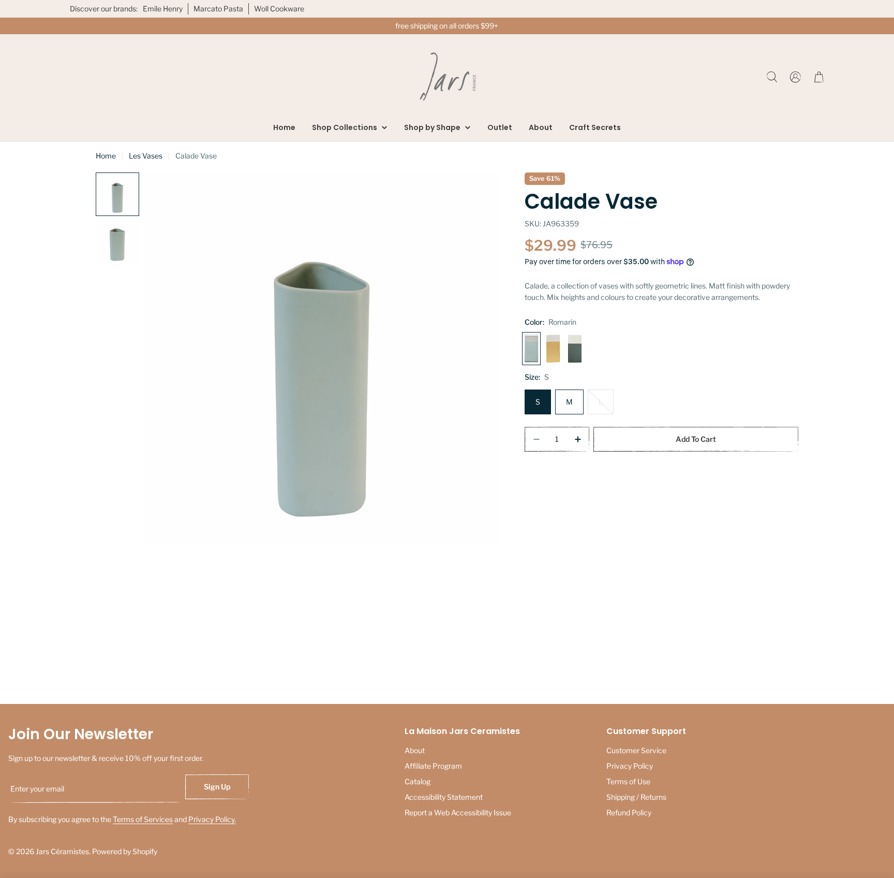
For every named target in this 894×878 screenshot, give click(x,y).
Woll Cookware (279, 8)
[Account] (795, 76)
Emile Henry (163, 8)
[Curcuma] (553, 349)
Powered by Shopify (124, 851)
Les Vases (145, 155)
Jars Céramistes (62, 851)
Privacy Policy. (212, 819)
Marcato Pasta (218, 8)
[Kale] (575, 349)
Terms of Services (143, 819)
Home (106, 155)
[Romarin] (531, 349)
